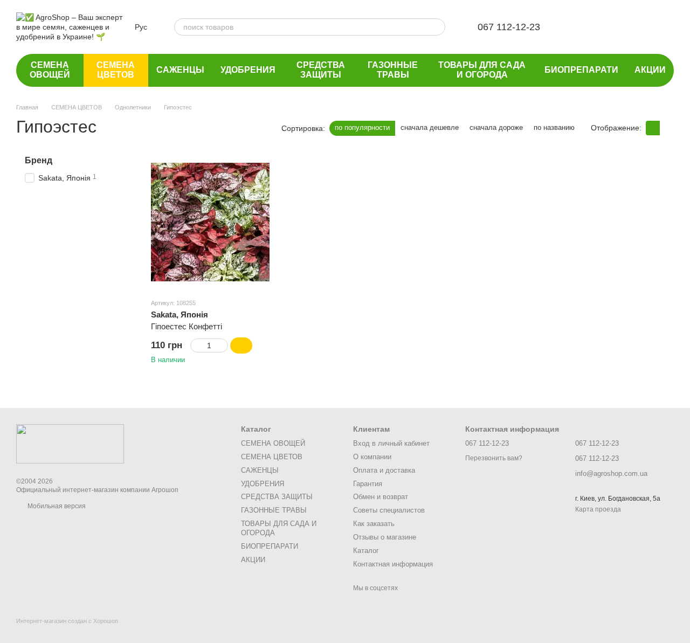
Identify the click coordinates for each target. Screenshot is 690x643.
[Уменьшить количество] (195, 345)
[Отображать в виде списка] (667, 128)
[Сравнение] (609, 27)
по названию (554, 127)
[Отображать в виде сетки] (653, 128)
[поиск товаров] (436, 27)
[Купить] (241, 345)
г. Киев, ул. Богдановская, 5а (617, 498)
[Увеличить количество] (222, 345)
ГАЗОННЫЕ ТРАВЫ (393, 69)
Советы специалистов (389, 510)
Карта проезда (598, 509)
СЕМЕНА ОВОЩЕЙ (50, 69)
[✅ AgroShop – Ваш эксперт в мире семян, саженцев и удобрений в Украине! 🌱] (70, 443)
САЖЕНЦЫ (180, 69)
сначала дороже (496, 127)
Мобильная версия (56, 506)
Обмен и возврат (380, 497)
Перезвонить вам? (493, 458)
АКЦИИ (650, 69)
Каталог (366, 551)
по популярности (362, 127)
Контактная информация (393, 564)
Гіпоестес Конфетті (186, 326)
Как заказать (374, 524)
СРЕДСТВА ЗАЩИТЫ (320, 69)
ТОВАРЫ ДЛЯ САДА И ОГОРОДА (482, 69)
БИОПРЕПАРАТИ (581, 69)
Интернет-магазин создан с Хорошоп (67, 621)
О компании (372, 457)
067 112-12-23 (509, 27)
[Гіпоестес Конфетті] (210, 222)
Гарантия (367, 484)
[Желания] (581, 27)
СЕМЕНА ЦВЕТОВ (115, 69)
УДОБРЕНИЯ (247, 69)
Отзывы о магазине (384, 537)
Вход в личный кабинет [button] (391, 443)
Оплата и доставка (384, 470)
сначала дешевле (430, 127)
